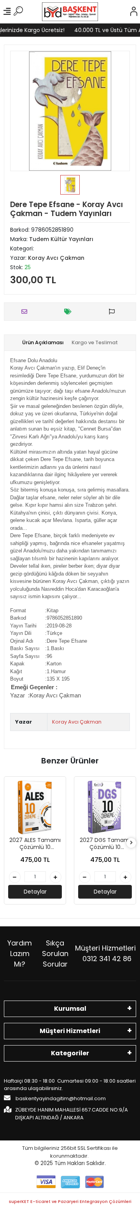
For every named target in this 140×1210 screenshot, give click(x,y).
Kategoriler (70, 1053)
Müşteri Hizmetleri (105, 953)
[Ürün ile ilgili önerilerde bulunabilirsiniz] (114, 311)
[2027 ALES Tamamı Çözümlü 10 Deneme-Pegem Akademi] (35, 808)
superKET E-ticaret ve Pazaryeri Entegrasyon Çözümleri (70, 1201)
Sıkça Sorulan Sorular (55, 953)
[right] (131, 843)
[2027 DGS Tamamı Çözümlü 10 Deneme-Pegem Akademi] (105, 808)
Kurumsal (70, 1008)
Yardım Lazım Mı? (19, 953)
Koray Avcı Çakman (55, 695)
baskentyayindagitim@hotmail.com (60, 1098)
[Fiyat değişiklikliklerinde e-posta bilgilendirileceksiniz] (69, 311)
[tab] (43, 342)
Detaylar (35, 891)
